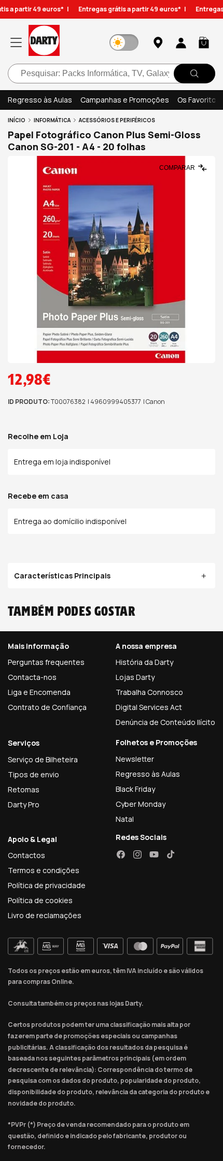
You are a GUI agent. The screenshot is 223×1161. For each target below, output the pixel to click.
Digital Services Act (149, 707)
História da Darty (144, 662)
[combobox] (111, 73)
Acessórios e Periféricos (117, 120)
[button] (203, 42)
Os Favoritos (198, 100)
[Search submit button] (194, 73)
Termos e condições (43, 870)
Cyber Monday (140, 804)
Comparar (177, 167)
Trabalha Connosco (149, 692)
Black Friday (135, 789)
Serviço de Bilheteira (43, 759)
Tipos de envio (33, 774)
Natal (125, 819)
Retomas (23, 789)
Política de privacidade (47, 885)
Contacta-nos (32, 677)
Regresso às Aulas (40, 100)
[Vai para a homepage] (44, 42)
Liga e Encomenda (39, 692)
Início (16, 120)
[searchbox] (111, 73)
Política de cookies (40, 900)
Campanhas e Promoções (124, 100)
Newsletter (135, 759)
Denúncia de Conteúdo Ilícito (165, 722)
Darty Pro (23, 804)
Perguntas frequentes (46, 662)
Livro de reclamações (44, 915)
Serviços (23, 743)
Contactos (26, 855)
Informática (52, 120)
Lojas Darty (135, 677)
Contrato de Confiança (47, 707)
